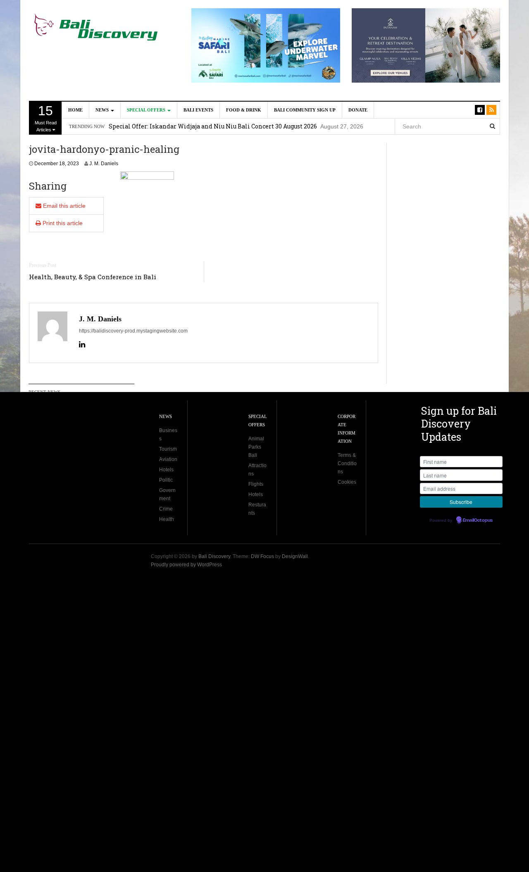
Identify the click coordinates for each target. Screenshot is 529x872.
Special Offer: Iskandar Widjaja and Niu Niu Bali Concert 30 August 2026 (213, 126)
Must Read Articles (46, 117)
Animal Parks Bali (256, 447)
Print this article (62, 223)
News (102, 109)
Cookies (347, 482)
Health (166, 519)
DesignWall (295, 556)
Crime (166, 509)
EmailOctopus (478, 520)
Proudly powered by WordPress (186, 565)
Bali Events (198, 109)
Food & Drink (243, 109)
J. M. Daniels (103, 163)
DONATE (357, 109)
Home (75, 109)
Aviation (168, 459)
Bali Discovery (214, 556)
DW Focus (262, 556)
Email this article (63, 205)
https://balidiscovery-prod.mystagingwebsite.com (133, 331)
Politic (166, 480)
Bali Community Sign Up (305, 109)
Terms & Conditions (347, 463)
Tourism (168, 449)
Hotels (166, 470)
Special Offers (147, 109)
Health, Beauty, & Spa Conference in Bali (92, 277)
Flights (255, 484)
